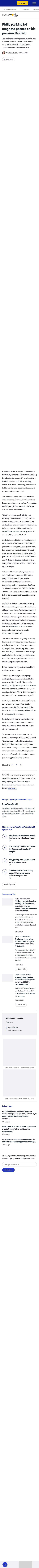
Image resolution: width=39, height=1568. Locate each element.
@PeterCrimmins (13, 1027)
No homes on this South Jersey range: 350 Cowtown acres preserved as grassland (21, 873)
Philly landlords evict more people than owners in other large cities (22, 836)
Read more (9, 1022)
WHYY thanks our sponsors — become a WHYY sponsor (19, 1067)
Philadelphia (25, 9)
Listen (4, 836)
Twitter (16, 764)
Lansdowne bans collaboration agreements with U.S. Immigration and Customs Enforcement (19, 1129)
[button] (4, 1564)
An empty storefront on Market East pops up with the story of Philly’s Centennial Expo (25, 981)
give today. (12, 788)
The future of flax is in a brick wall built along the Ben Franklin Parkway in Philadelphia (24, 942)
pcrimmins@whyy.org (15, 1030)
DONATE (23, 3)
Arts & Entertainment (11, 9)
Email (21, 764)
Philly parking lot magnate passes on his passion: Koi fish (22, 861)
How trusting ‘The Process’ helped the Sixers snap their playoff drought (22, 849)
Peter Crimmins (13, 53)
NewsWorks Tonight (10, 804)
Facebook (12, 764)
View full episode (9, 884)
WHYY (8, 3)
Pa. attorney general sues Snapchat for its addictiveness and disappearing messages (18, 1140)
